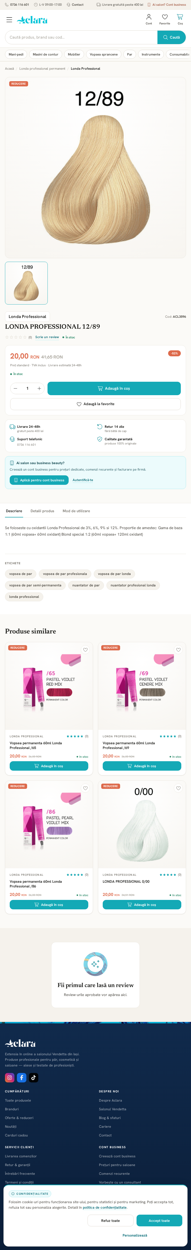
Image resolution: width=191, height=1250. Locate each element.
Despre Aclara (110, 1100)
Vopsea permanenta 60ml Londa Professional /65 (36, 745)
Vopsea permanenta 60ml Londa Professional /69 (129, 745)
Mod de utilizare (76, 510)
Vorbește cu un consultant (120, 1182)
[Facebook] (21, 1077)
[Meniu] (9, 19)
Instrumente (151, 54)
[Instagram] (9, 1077)
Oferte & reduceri (19, 1118)
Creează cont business (117, 1156)
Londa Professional (27, 736)
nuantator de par (86, 585)
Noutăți (10, 1126)
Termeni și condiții (19, 1182)
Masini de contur (45, 54)
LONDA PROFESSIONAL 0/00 (126, 881)
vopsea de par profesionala (65, 573)
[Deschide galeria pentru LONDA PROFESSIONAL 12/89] (95, 167)
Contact (78, 4)
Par (129, 54)
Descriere (14, 510)
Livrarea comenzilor (21, 1156)
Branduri (12, 1109)
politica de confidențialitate (105, 1207)
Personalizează (135, 1235)
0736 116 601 (19, 4)
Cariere (105, 1126)
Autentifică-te (83, 480)
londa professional (24, 596)
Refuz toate (110, 1220)
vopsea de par (20, 573)
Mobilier (74, 54)
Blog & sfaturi (110, 1118)
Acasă (9, 68)
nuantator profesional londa (133, 585)
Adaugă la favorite (99, 403)
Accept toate (159, 1220)
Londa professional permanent (42, 68)
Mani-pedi (16, 54)
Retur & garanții (17, 1165)
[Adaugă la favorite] (85, 649)
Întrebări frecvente (20, 1173)
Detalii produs (42, 510)
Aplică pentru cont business (42, 480)
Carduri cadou (16, 1135)
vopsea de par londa (114, 573)
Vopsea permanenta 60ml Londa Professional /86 (36, 883)
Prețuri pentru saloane (117, 1165)
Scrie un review (47, 337)
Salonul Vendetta (112, 1109)
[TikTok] (33, 1077)
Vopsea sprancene (104, 54)
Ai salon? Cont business (169, 4)
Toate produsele (18, 1100)
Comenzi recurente (114, 1173)
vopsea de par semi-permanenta (35, 585)
